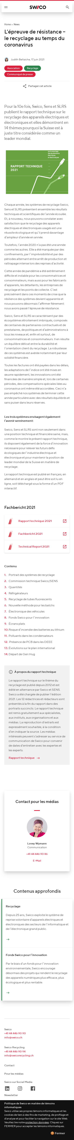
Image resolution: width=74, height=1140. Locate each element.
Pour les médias (14, 1073)
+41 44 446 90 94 (15, 1051)
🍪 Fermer (57, 1133)
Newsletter (11, 1095)
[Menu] (5, 7)
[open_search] (69, 7)
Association (13, 68)
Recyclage (32, 68)
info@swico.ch (13, 1037)
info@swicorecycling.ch (19, 1055)
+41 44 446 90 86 (37, 854)
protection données (37, 1122)
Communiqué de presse (20, 74)
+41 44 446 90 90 (15, 1033)
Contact (9, 1065)
